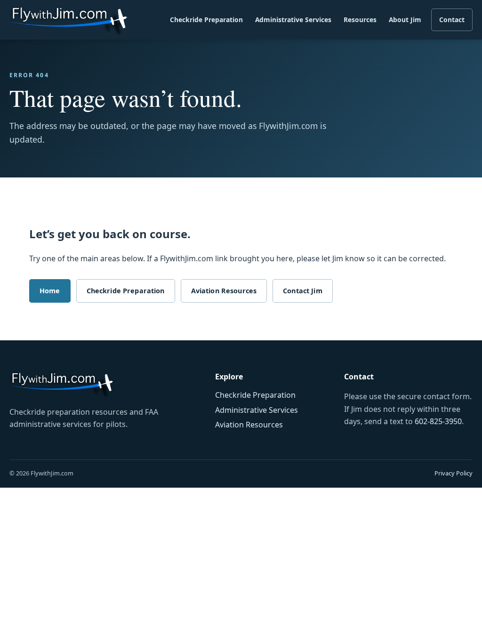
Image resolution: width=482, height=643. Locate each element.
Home (50, 290)
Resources (360, 19)
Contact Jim (302, 290)
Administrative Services (293, 19)
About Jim (405, 19)
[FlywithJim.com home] (68, 20)
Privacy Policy (453, 473)
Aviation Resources (224, 290)
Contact (452, 19)
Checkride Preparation (206, 19)
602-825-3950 (438, 421)
